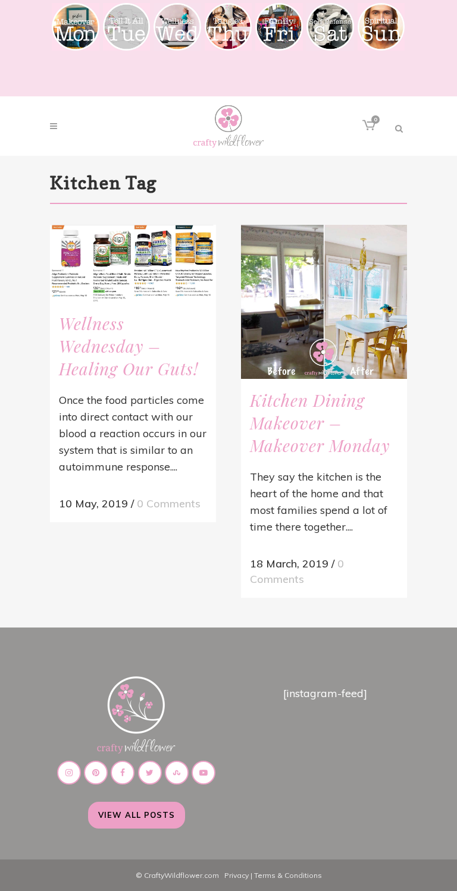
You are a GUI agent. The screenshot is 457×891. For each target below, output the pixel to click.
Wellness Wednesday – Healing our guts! (128, 345)
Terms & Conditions (288, 875)
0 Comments (169, 503)
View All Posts (136, 815)
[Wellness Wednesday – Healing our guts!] (133, 263)
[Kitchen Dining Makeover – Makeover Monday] (324, 302)
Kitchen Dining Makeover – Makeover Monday (320, 422)
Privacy (236, 875)
